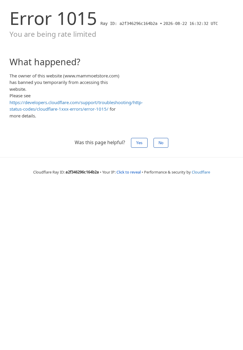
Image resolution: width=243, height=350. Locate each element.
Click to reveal (128, 172)
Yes (139, 143)
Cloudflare (201, 172)
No (161, 143)
